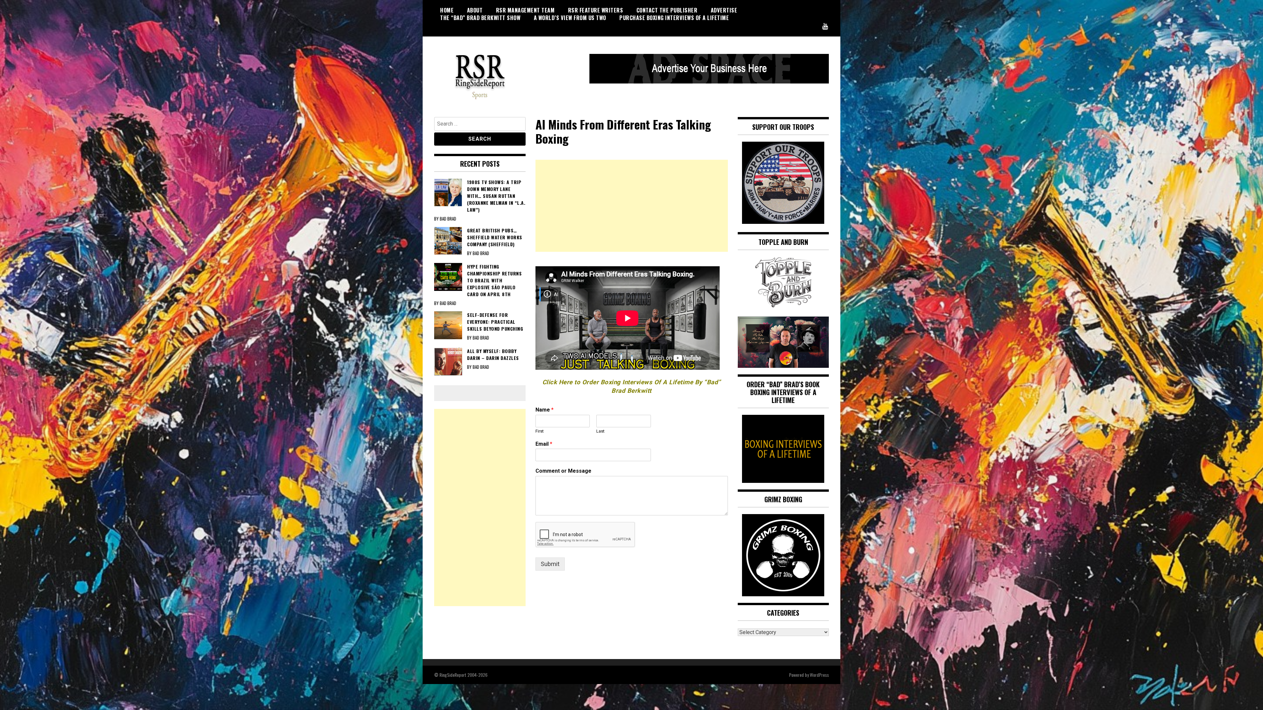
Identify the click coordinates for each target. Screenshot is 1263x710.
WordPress (819, 674)
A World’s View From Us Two (570, 18)
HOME (447, 10)
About (475, 10)
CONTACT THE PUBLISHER (667, 10)
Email (543, 444)
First (539, 431)
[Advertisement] (631, 206)
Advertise (724, 10)
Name (544, 410)
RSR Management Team (525, 10)
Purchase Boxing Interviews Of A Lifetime (674, 18)
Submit (550, 563)
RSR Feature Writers (595, 10)
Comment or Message (563, 471)
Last (600, 431)
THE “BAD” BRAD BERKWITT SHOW (480, 18)
